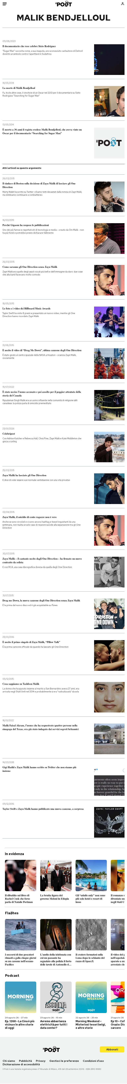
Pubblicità (25, 1061)
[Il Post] (63, 4)
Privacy (40, 1061)
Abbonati (112, 1049)
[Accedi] (122, 3)
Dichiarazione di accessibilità (21, 1064)
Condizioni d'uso (93, 1061)
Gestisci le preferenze (64, 1061)
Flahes (12, 913)
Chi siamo (9, 1061)
